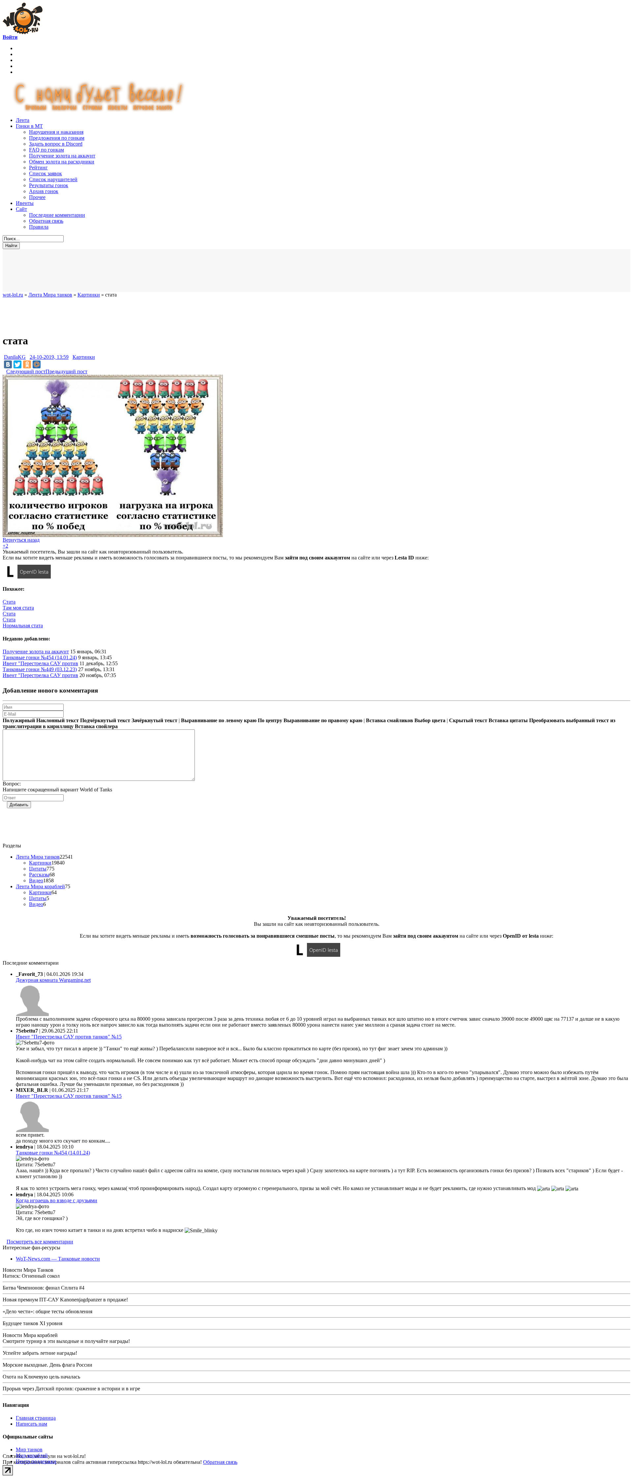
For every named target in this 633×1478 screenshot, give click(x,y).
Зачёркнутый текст (154, 720)
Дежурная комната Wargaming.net (53, 980)
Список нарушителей (53, 179)
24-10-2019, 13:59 (49, 357)
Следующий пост (25, 371)
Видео (36, 880)
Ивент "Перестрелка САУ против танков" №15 (69, 1036)
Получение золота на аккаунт (62, 155)
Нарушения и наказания (56, 132)
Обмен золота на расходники (61, 161)
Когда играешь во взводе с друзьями (56, 1200)
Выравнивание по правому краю (323, 720)
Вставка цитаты (508, 720)
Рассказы (39, 874)
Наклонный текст (57, 720)
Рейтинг (38, 167)
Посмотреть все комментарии (40, 1241)
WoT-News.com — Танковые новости (58, 1259)
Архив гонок (43, 191)
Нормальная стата (23, 625)
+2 (5, 546)
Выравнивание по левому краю (218, 720)
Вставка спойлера (96, 726)
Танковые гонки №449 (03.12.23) (40, 669)
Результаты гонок (48, 185)
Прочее (37, 197)
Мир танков (29, 1449)
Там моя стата (18, 608)
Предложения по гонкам (56, 138)
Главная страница (36, 1418)
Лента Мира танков (38, 857)
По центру (270, 720)
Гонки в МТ (29, 126)
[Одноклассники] (27, 364)
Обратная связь (46, 221)
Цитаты (37, 868)
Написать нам (31, 1424)
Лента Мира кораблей (40, 886)
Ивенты (25, 203)
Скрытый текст (468, 720)
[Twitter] (17, 364)
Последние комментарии (57, 215)
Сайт (21, 209)
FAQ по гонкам (46, 150)
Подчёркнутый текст (105, 720)
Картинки (84, 357)
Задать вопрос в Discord (55, 144)
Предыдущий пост (66, 371)
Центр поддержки (36, 1461)
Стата (9, 602)
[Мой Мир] (37, 364)
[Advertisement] (164, 270)
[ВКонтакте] (8, 364)
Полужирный (19, 720)
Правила (38, 227)
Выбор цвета (429, 720)
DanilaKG (15, 357)
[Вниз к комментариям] (4, 371)
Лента (22, 120)
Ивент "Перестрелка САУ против (40, 663)
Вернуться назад (21, 540)
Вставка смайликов (389, 720)
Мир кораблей (32, 1455)
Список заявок (45, 173)
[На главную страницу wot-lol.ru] (23, 32)
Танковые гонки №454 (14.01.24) (40, 657)
